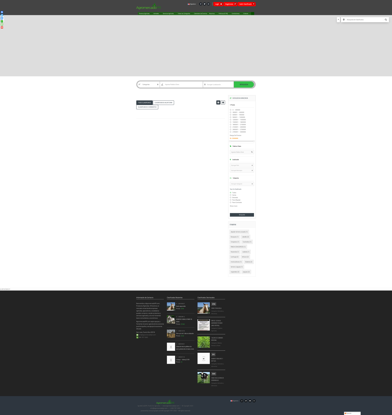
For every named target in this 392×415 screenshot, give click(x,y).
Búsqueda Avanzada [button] (240, 98)
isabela (246, 252)
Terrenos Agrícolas (144, 13)
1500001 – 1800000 (239, 122)
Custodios (247, 242)
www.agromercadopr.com (171, 406)
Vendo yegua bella (180, 306)
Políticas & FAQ (223, 13)
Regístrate (229, 4)
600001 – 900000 (238, 115)
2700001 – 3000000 (239, 132)
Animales (156, 13)
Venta (234, 195)
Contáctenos (235, 13)
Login (217, 4)
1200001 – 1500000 (239, 120)
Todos (234, 192)
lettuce (245, 257)
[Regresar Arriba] (385, 402)
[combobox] (218, 84)
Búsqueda (244, 85)
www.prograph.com (155, 411)
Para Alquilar (236, 200)
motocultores (236, 262)
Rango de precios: (236, 135)
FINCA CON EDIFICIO (238, 247)
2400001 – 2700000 (239, 129)
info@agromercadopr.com (147, 335)
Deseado (235, 197)
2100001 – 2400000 (239, 127)
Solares (248, 262)
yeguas (246, 272)
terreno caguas (237, 267)
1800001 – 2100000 (239, 124)
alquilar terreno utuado (239, 232)
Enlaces (245, 13)
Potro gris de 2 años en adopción (185, 333)
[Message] (1, 24)
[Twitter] (1, 15)
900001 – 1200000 (238, 117)
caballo (245, 237)
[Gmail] (1, 27)
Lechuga (234, 257)
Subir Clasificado (245, 4)
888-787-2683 (143, 337)
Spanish (348, 413)
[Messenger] (1, 18)
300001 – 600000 (238, 112)
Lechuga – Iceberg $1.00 (182, 359)
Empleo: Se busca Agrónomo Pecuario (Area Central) (216, 323)
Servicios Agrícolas (168, 13)
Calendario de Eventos (200, 13)
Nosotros (212, 13)
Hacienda (235, 252)
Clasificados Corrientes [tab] (147, 107)
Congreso (235, 242)
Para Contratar (237, 202)
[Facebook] (1, 12)
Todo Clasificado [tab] (144, 102)
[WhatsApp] (1, 21)
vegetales (235, 272)
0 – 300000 (236, 110)
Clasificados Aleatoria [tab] (163, 102)
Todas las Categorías (184, 13)
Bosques (235, 237)
